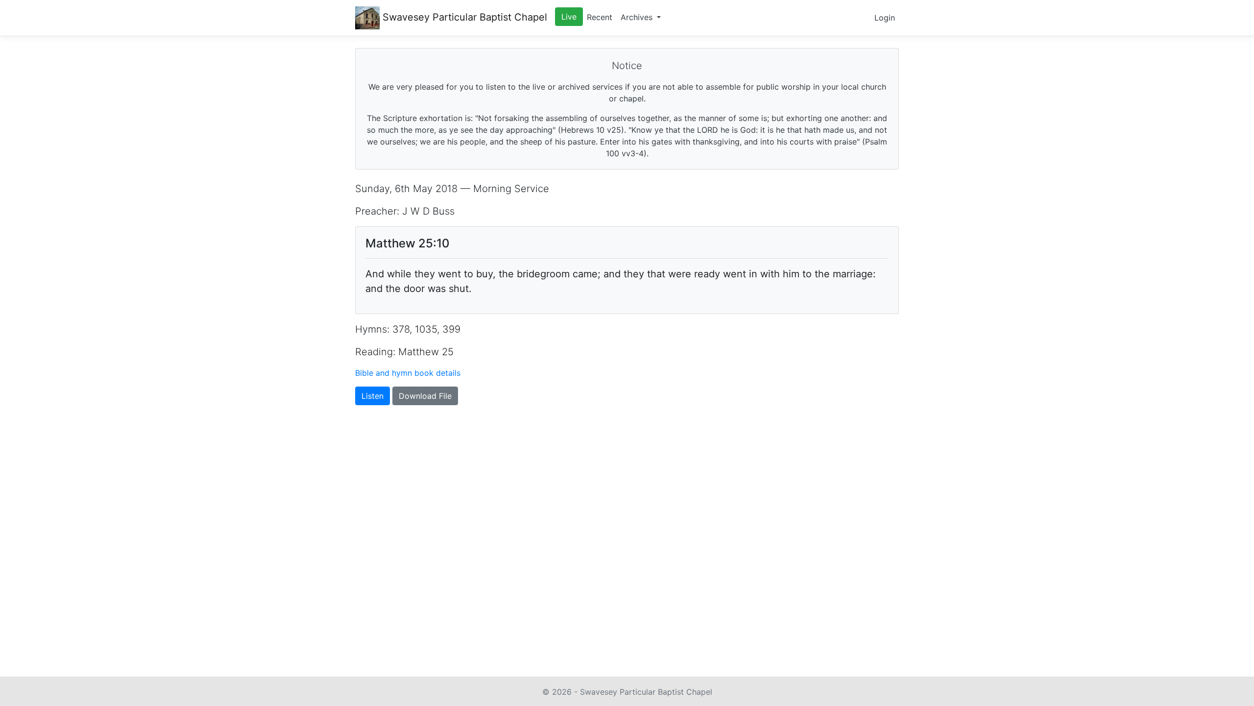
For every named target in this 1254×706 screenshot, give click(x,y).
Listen (373, 396)
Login (884, 18)
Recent (599, 17)
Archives (638, 17)
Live (569, 17)
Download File (425, 396)
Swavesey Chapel (463, 17)
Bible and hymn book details (407, 373)
